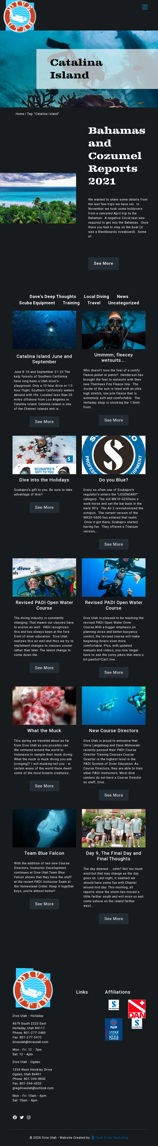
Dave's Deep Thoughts (53, 296)
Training (71, 302)
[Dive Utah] (19, 16)
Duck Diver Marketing (112, 1137)
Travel (94, 302)
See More (103, 263)
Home (20, 114)
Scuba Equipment (37, 302)
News (123, 296)
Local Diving (96, 296)
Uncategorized (123, 302)
